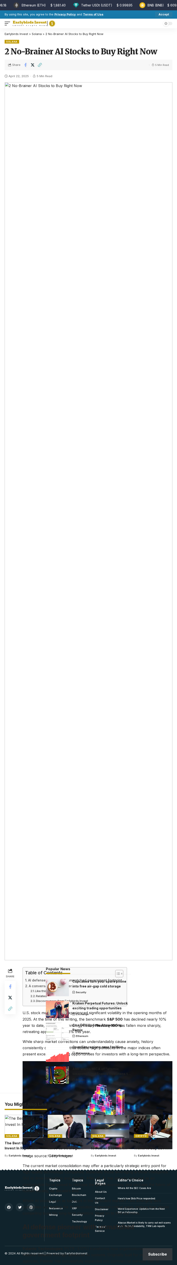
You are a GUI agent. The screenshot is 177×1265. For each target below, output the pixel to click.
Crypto (141, 1136)
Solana (12, 41)
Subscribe (157, 1254)
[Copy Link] (39, 65)
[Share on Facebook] (25, 65)
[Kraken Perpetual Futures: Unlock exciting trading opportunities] (57, 1009)
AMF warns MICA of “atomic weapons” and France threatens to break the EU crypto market (101, 1074)
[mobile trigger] (8, 23)
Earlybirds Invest (19, 1155)
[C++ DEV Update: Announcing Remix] (57, 1031)
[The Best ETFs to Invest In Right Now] (24, 1126)
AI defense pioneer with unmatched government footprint (75, 980)
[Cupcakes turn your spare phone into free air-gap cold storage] (57, 987)
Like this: (41, 991)
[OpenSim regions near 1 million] (57, 1053)
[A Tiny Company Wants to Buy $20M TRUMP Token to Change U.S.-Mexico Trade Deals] (153, 1126)
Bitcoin (80, 1079)
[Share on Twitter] (32, 65)
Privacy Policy (65, 14)
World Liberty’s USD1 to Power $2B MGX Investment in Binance (110, 1148)
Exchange (82, 1014)
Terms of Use (93, 14)
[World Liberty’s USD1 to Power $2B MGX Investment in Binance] (110, 1126)
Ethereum (82, 1036)
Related (41, 996)
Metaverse (82, 1053)
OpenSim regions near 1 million (97, 1047)
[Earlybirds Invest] (34, 23)
